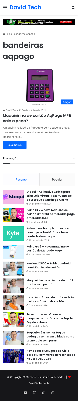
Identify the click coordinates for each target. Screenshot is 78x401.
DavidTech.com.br (39, 383)
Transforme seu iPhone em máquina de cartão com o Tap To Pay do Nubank (50, 318)
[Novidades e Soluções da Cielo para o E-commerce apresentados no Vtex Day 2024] (13, 356)
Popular (57, 179)
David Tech (12, 110)
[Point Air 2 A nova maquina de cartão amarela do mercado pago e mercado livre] (13, 215)
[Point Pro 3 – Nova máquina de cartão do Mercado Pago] (13, 252)
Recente (21, 179)
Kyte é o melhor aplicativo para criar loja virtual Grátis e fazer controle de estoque (48, 232)
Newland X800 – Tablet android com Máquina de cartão (49, 265)
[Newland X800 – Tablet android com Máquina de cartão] (13, 269)
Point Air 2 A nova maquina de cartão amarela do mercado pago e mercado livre (51, 214)
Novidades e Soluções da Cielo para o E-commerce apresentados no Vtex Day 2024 (51, 355)
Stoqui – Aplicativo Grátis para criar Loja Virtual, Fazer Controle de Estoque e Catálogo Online (49, 196)
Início (8, 33)
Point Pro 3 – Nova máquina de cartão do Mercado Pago (48, 248)
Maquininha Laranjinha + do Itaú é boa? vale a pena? (50, 282)
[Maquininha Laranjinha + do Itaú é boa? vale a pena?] (13, 285)
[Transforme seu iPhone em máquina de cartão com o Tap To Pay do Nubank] (13, 319)
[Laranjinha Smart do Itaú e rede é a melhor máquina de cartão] (13, 302)
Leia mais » (15, 144)
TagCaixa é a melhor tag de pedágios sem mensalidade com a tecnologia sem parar (51, 336)
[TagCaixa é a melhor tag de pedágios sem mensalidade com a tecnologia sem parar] (13, 338)
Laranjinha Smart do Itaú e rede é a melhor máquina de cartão (51, 299)
